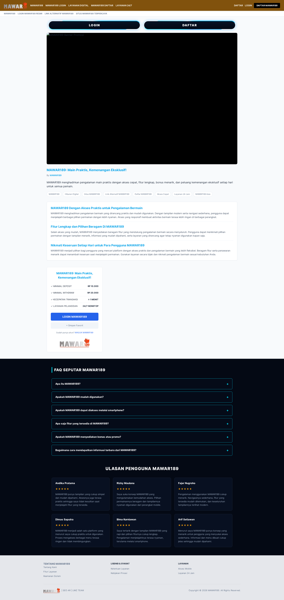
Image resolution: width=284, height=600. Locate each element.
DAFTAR (238, 5)
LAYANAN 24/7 (124, 5)
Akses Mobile (184, 568)
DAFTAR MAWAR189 (267, 5)
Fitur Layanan (50, 571)
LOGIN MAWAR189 (74, 316)
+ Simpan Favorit (74, 325)
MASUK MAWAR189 (84, 332)
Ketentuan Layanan (120, 568)
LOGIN (248, 5)
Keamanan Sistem (52, 576)
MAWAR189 (36, 5)
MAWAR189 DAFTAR (102, 5)
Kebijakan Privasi (119, 573)
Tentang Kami (50, 567)
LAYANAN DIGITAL (78, 5)
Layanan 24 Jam (186, 573)
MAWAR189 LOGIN (56, 5)
